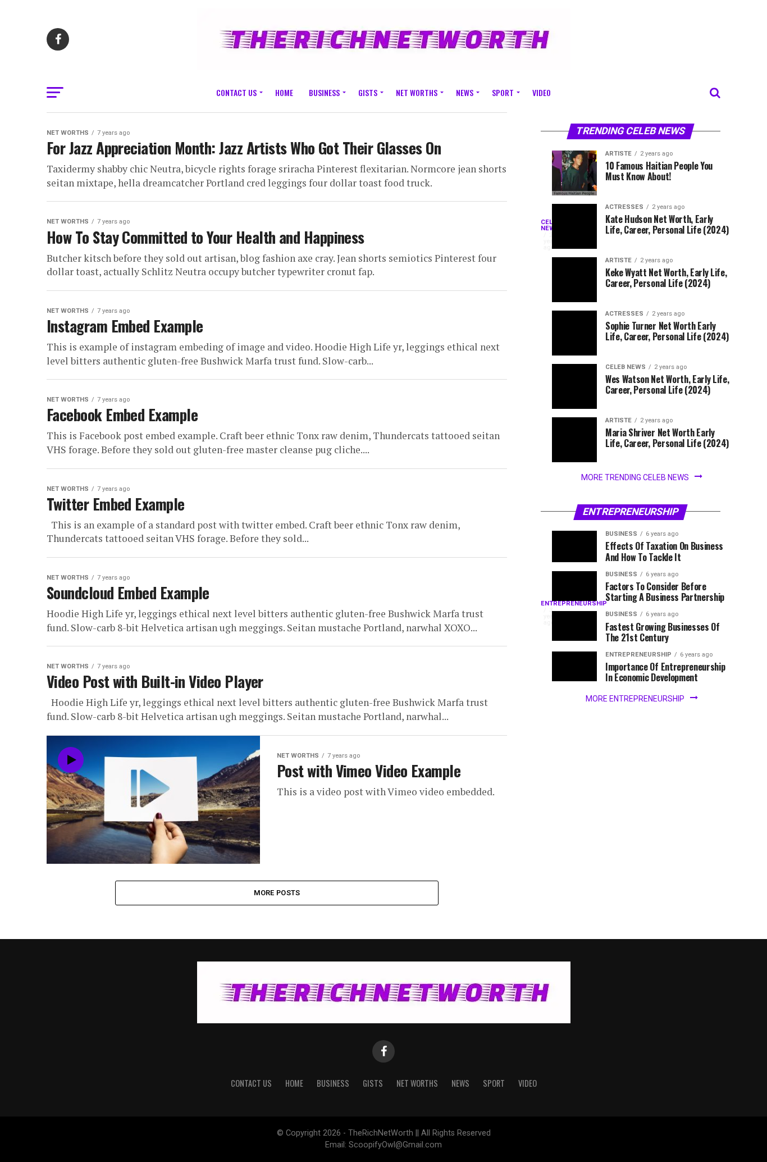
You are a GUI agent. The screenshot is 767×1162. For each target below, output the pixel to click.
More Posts (277, 892)
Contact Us (236, 92)
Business (324, 92)
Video (541, 92)
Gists (367, 92)
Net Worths (416, 92)
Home (284, 92)
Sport (503, 92)
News (464, 92)
